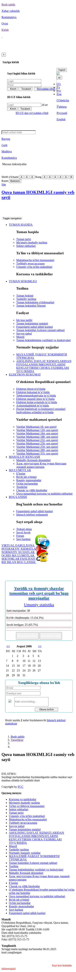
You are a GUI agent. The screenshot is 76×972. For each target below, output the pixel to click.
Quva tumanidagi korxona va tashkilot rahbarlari (44, 493)
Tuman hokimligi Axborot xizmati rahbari (40, 330)
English (61, 119)
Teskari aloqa (24, 529)
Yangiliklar (17, 739)
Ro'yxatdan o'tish (46, 88)
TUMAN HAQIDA (21, 224)
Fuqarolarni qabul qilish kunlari (34, 326)
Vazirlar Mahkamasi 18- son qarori (36, 426)
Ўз (58, 87)
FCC (20, 786)
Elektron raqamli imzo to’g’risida (35, 398)
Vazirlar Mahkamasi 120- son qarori (37, 430)
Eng (59, 94)
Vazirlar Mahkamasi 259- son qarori (37, 446)
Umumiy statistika (39, 604)
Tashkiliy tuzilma (26, 299)
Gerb (4, 145)
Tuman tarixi (23, 239)
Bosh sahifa (17, 736)
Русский (62, 113)
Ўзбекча (62, 106)
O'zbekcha (63, 100)
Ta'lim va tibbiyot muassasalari (26, 806)
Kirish (13, 88)
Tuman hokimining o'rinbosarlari (35, 302)
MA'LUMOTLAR (20, 470)
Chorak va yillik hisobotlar (31, 490)
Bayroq (5, 138)
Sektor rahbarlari (26, 245)
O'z (59, 84)
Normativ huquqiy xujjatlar (24, 852)
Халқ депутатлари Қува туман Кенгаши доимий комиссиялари (41, 465)
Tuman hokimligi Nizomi (31, 305)
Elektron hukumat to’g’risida (33, 392)
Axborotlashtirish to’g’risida (32, 405)
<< (8, 646)
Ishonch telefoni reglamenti (32, 514)
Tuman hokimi (24, 295)
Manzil (20, 336)
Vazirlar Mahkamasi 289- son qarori (37, 450)
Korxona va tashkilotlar (22, 799)
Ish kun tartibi (24, 320)
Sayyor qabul (24, 333)
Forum (20, 535)
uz (59, 77)
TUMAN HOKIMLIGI (23, 281)
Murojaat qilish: (27, 635)
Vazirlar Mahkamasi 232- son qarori (37, 440)
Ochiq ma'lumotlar (27, 483)
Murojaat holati (51, 635)
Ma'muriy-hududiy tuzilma (31, 242)
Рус (59, 90)
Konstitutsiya (9, 157)
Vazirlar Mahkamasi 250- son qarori (37, 443)
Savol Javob (23, 532)
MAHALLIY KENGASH (24, 456)
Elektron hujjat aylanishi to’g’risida (36, 402)
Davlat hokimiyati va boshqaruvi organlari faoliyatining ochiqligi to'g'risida (40, 410)
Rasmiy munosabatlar (28, 480)
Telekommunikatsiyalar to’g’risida (36, 395)
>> (40, 646)
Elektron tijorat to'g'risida (30, 388)
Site (3, 184)
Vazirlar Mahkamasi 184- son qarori (37, 433)
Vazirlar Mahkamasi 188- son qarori (37, 436)
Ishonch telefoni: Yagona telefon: (32, 208)
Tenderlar (21, 487)
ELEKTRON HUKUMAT (25, 374)
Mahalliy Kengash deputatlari (33, 460)
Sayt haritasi (23, 539)
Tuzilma (13, 866)
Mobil (4, 170)
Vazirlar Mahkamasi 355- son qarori (37, 453)
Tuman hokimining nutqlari (32, 323)
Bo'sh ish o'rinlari (26, 476)
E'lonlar (20, 473)
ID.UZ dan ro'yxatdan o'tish (32, 113)
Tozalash (26, 88)
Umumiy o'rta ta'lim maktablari (34, 266)
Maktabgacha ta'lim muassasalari (35, 260)
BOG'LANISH (18, 497)
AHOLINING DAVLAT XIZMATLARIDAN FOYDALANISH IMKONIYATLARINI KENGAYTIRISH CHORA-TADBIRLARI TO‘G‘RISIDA (43, 366)
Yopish (61, 70)
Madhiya (6, 151)
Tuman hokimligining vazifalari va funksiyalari (43, 340)
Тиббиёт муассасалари (30, 263)
